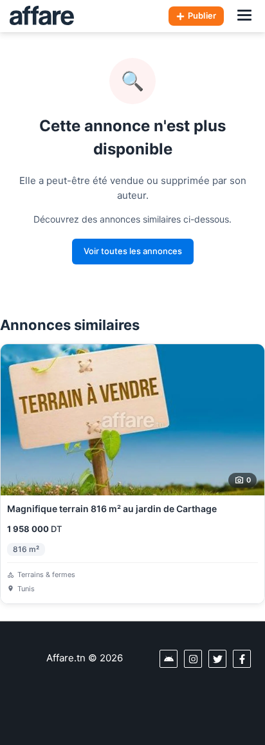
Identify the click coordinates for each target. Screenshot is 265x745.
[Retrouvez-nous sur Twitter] (217, 659)
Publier (202, 15)
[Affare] (42, 16)
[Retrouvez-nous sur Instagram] (193, 659)
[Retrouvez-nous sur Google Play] (169, 659)
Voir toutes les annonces (133, 251)
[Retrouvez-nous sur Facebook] (242, 659)
